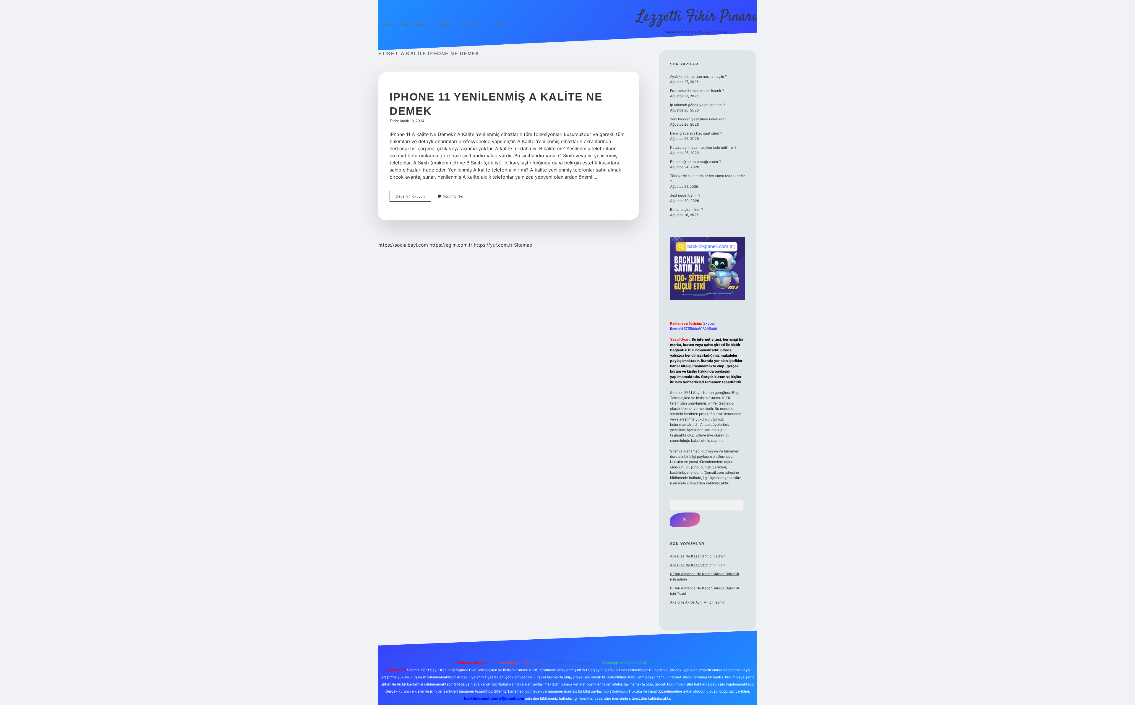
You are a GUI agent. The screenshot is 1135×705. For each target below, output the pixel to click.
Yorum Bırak (453, 196)
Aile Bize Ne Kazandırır (689, 556)
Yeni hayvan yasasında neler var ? (698, 119)
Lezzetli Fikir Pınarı (697, 17)
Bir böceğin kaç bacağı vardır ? (695, 161)
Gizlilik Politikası (415, 24)
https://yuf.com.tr (493, 245)
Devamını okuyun (413, 198)
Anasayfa (386, 24)
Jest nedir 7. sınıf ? (685, 195)
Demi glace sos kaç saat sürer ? (696, 133)
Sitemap (523, 245)
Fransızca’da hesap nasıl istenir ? (697, 90)
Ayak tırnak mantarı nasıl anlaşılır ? (698, 76)
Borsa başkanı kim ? (686, 209)
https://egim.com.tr (450, 245)
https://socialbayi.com (403, 245)
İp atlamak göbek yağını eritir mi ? (697, 105)
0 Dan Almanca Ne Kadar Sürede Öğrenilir (704, 574)
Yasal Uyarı (445, 24)
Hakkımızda (472, 24)
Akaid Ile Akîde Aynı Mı (689, 602)
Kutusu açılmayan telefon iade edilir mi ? (703, 147)
